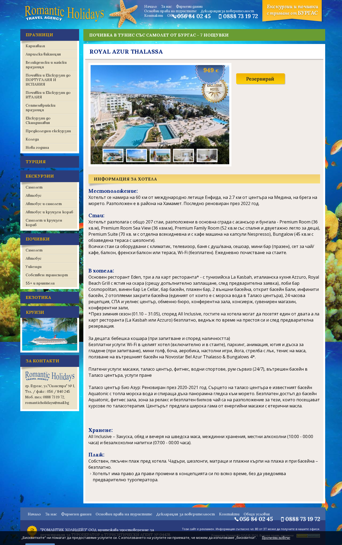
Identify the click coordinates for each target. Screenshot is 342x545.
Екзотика (38, 297)
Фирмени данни (189, 6)
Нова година (37, 147)
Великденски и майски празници (46, 64)
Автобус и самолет (44, 203)
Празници (39, 34)
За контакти (42, 360)
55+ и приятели (40, 283)
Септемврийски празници (40, 107)
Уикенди (33, 266)
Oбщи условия (179, 15)
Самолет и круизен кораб (44, 222)
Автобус (33, 195)
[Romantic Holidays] (64, 21)
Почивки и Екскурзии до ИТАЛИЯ (48, 94)
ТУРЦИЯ (36, 161)
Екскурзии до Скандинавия (38, 120)
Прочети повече (276, 537)
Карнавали (35, 45)
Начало (150, 6)
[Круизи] (49, 351)
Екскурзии (40, 176)
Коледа (32, 139)
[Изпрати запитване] (260, 84)
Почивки (38, 239)
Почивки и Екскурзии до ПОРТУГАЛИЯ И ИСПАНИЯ (48, 80)
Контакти (153, 15)
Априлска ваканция (43, 54)
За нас (166, 6)
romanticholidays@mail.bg (47, 402)
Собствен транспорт (47, 274)
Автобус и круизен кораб (49, 212)
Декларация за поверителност (227, 11)
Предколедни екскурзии (48, 131)
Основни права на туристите (170, 11)
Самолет (34, 187)
